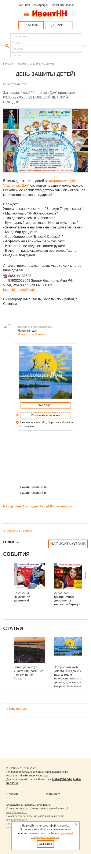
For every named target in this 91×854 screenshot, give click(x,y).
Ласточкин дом (27, 330)
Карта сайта (53, 794)
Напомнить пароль (62, 5)
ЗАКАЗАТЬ (31, 25)
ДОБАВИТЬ (59, 25)
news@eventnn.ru (16, 812)
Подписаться (18, 708)
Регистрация (40, 5)
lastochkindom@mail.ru (21, 290)
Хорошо (45, 844)
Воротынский (38, 487)
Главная (8, 64)
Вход (20, 5)
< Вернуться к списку (17, 531)
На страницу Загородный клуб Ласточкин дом (40, 506)
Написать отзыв (68, 544)
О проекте (12, 794)
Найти (6, 46)
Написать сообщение (31, 334)
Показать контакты (45, 415)
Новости (21, 64)
